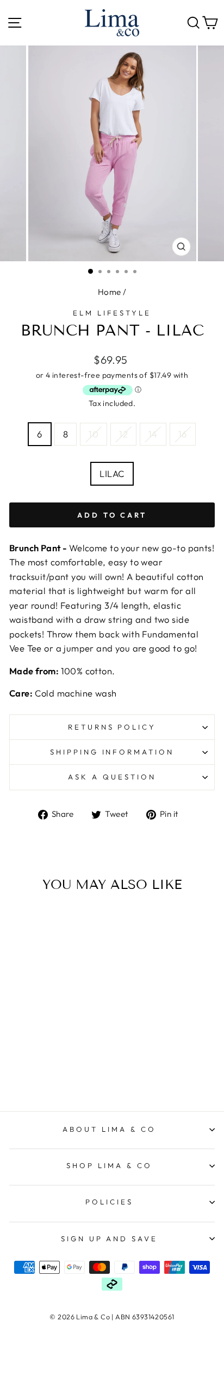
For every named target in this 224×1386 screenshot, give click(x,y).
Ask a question (112, 776)
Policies (109, 1201)
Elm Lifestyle (112, 312)
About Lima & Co (109, 1129)
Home (109, 292)
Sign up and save (109, 1238)
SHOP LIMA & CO (109, 1165)
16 (182, 434)
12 (123, 434)
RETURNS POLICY (112, 727)
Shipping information (112, 751)
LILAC (111, 473)
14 (153, 434)
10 (93, 434)
